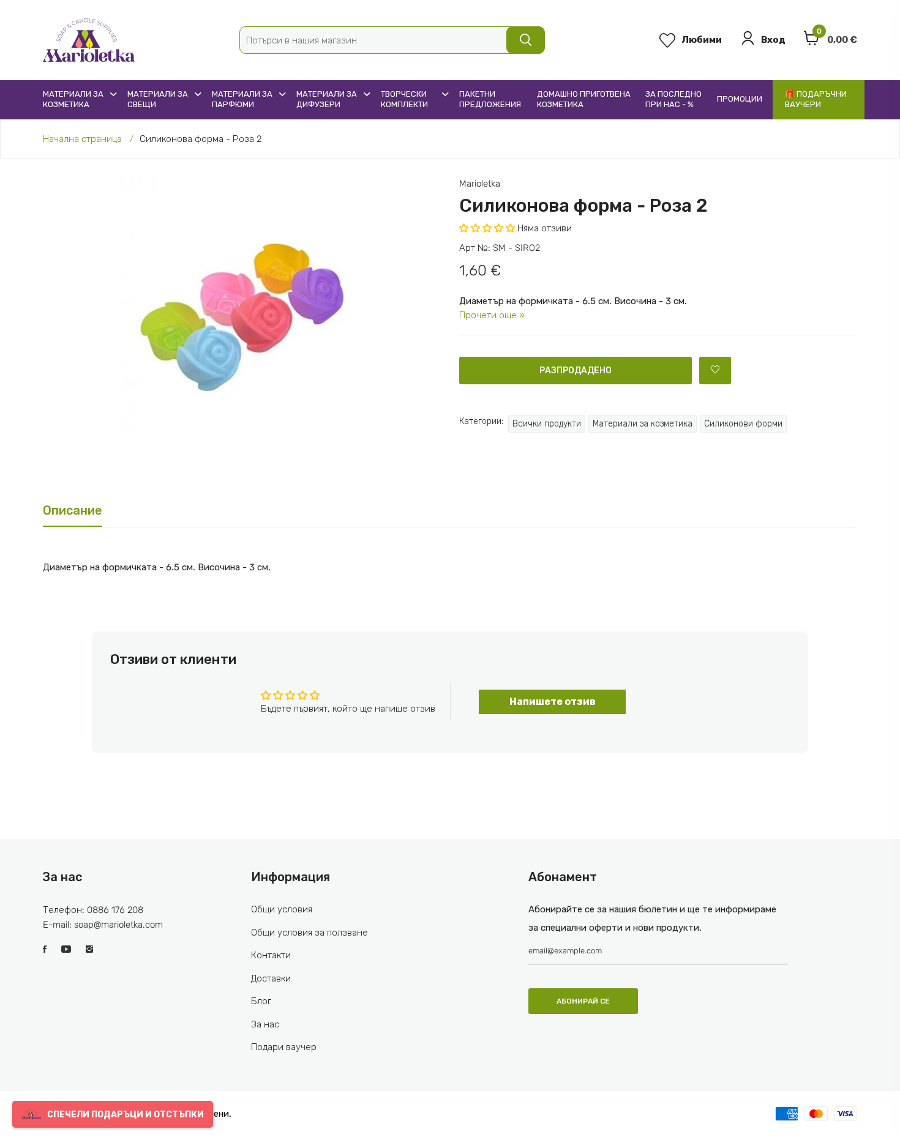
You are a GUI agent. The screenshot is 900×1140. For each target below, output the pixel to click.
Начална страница (82, 138)
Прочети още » (492, 315)
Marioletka (479, 183)
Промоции (739, 98)
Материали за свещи (157, 99)
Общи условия (281, 909)
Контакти (271, 955)
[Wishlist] (715, 370)
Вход (773, 39)
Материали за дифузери (326, 99)
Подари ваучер (284, 1046)
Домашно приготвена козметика (584, 99)
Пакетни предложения (490, 99)
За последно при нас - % (673, 99)
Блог (261, 1001)
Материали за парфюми (242, 99)
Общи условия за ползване (309, 932)
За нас (265, 1024)
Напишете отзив (552, 701)
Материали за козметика (73, 99)
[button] (487, 228)
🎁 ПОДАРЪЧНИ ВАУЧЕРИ (816, 99)
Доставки (271, 978)
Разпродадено (575, 370)
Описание (72, 510)
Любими (701, 39)
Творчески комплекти (404, 99)
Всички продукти (546, 424)
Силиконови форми (743, 424)
